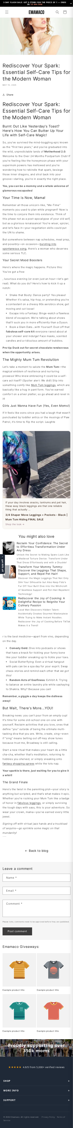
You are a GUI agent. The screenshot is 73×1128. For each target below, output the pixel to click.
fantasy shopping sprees (18, 763)
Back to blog (38, 850)
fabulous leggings (29, 803)
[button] (7, 12)
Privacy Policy (48, 1117)
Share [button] (9, 94)
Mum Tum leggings (43, 385)
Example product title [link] (14, 990)
